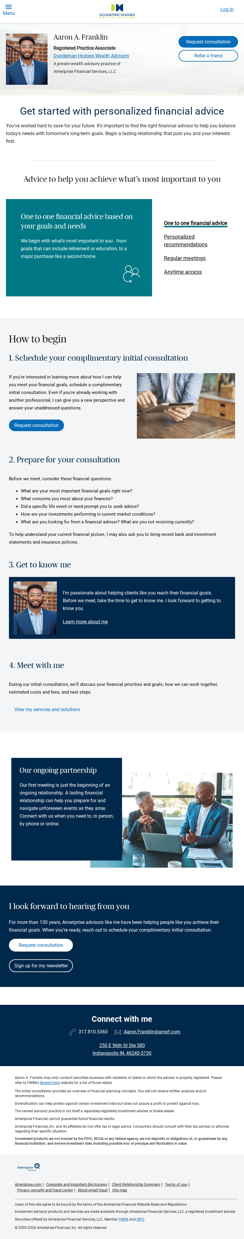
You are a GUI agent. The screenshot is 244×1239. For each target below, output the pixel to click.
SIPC (140, 1219)
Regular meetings (185, 258)
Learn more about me (85, 622)
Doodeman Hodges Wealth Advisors (91, 56)
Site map (119, 1190)
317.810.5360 (93, 1032)
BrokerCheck (50, 1083)
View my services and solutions (47, 709)
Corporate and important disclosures (76, 1184)
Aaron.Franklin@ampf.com (152, 1032)
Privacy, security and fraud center (45, 1190)
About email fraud (92, 1190)
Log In (227, 9)
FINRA (123, 1219)
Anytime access (183, 272)
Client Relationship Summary (136, 1184)
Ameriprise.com (28, 1184)
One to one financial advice (195, 223)
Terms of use (176, 1184)
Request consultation (208, 42)
